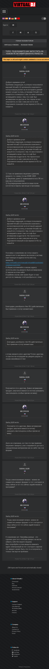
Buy (13, 583)
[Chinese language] (18, 18)
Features (14, 585)
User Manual (16, 606)
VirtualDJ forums (11, 45)
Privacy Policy (16, 631)
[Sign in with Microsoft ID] (20, 32)
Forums (14, 612)
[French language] (9, 18)
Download (15, 581)
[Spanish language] (6, 18)
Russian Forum (27, 45)
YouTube (16, 652)
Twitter (15, 656)
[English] (3, 18)
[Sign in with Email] (13, 25)
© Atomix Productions (24, 667)
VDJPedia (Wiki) (17, 608)
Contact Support (17, 604)
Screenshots (15, 589)
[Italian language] (15, 18)
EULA (13, 633)
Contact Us (15, 629)
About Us (15, 627)
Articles (14, 610)
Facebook (16, 650)
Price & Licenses (17, 587)
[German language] (12, 18)
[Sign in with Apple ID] (28, 32)
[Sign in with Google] (36, 32)
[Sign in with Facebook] (13, 32)
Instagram (16, 654)
